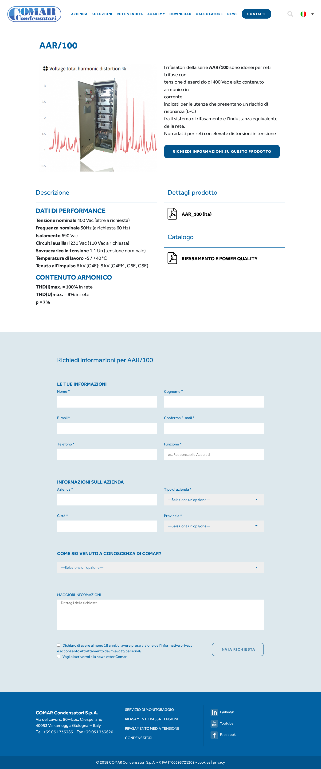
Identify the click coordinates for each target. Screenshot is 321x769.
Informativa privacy (176, 645)
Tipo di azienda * (178, 489)
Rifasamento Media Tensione (152, 728)
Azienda (79, 14)
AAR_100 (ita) (197, 214)
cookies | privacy (211, 762)
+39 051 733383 (58, 731)
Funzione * (173, 444)
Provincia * (173, 515)
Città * (62, 515)
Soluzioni (102, 14)
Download (180, 14)
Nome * (63, 391)
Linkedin (227, 712)
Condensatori (138, 738)
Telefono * (65, 444)
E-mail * (63, 418)
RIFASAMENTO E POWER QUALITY (220, 258)
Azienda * (65, 489)
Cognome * (173, 391)
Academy (156, 14)
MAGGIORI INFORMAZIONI (79, 595)
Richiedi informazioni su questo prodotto (222, 151)
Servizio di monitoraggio (149, 709)
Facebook (228, 734)
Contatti (256, 14)
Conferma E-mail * (179, 418)
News (232, 14)
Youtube (227, 723)
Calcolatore (209, 14)
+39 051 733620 (98, 731)
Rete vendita (130, 14)
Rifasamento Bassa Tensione (152, 719)
